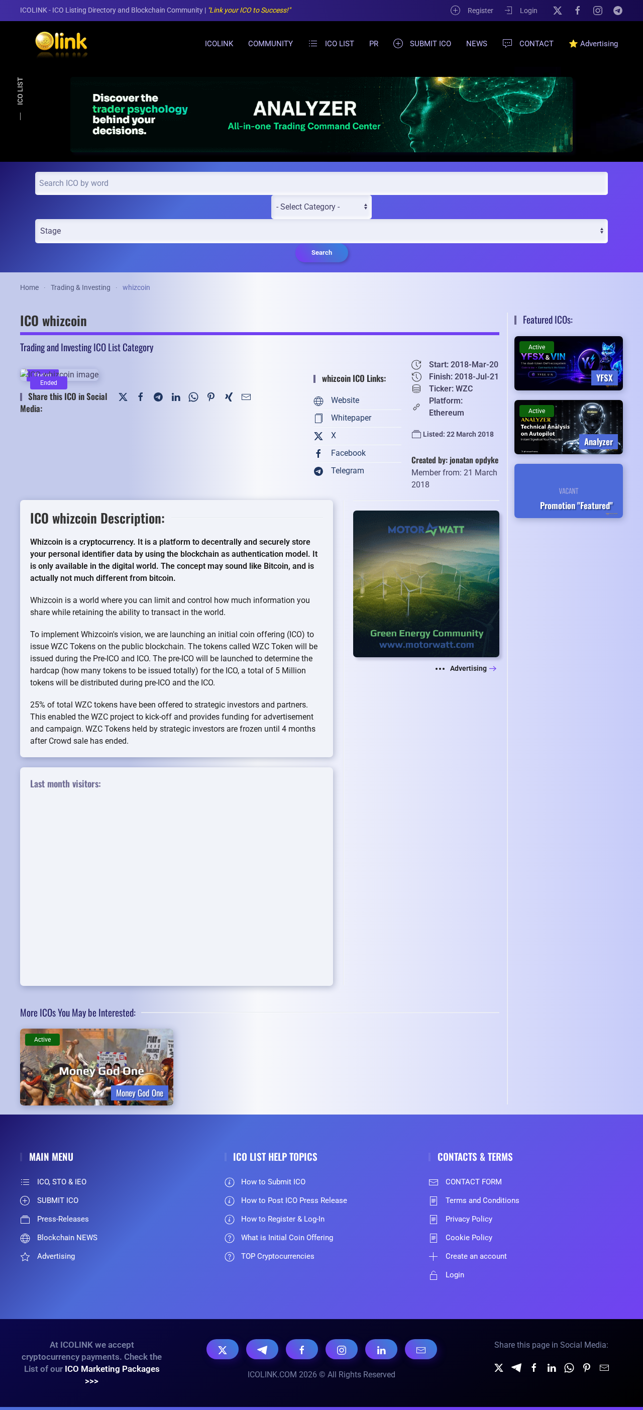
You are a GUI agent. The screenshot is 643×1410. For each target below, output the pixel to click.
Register (480, 11)
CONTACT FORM (474, 1181)
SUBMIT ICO (430, 43)
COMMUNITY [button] (270, 43)
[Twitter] (123, 396)
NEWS (476, 43)
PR (373, 43)
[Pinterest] (211, 396)
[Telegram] (618, 10)
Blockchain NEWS (67, 1237)
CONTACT (536, 43)
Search (321, 252)
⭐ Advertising (593, 43)
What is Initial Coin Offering (287, 1237)
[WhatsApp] (193, 396)
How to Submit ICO (273, 1181)
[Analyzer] (321, 114)
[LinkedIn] (176, 396)
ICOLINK (219, 43)
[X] (558, 10)
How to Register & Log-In (283, 1219)
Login (529, 11)
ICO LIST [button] (339, 43)
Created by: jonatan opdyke (454, 460)
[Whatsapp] (569, 1367)
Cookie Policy (469, 1237)
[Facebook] (578, 10)
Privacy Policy (469, 1219)
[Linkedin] (552, 1367)
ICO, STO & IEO (61, 1181)
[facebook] (534, 1367)
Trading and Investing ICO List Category (86, 347)
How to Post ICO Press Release (294, 1200)
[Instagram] (598, 10)
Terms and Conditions (482, 1200)
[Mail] (246, 396)
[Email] (421, 1349)
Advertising (468, 668)
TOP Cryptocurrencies (277, 1256)
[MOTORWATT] (426, 583)
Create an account (476, 1256)
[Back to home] (55, 43)
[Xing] (229, 396)
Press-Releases (63, 1219)
